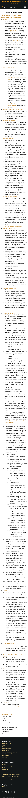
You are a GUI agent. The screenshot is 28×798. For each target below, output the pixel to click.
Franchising (5, 720)
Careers (4, 718)
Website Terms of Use (7, 729)
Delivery (4, 764)
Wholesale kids (6, 725)
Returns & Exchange (7, 766)
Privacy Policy (5, 731)
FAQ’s (3, 767)
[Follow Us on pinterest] (9, 792)
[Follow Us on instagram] (6, 792)
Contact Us (5, 769)
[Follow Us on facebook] (3, 792)
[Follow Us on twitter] (12, 792)
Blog (3, 786)
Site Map (4, 733)
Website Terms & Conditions (9, 727)
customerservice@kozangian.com (13, 226)
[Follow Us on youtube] (14, 792)
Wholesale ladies (6, 723)
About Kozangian (6, 716)
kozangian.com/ (16, 40)
